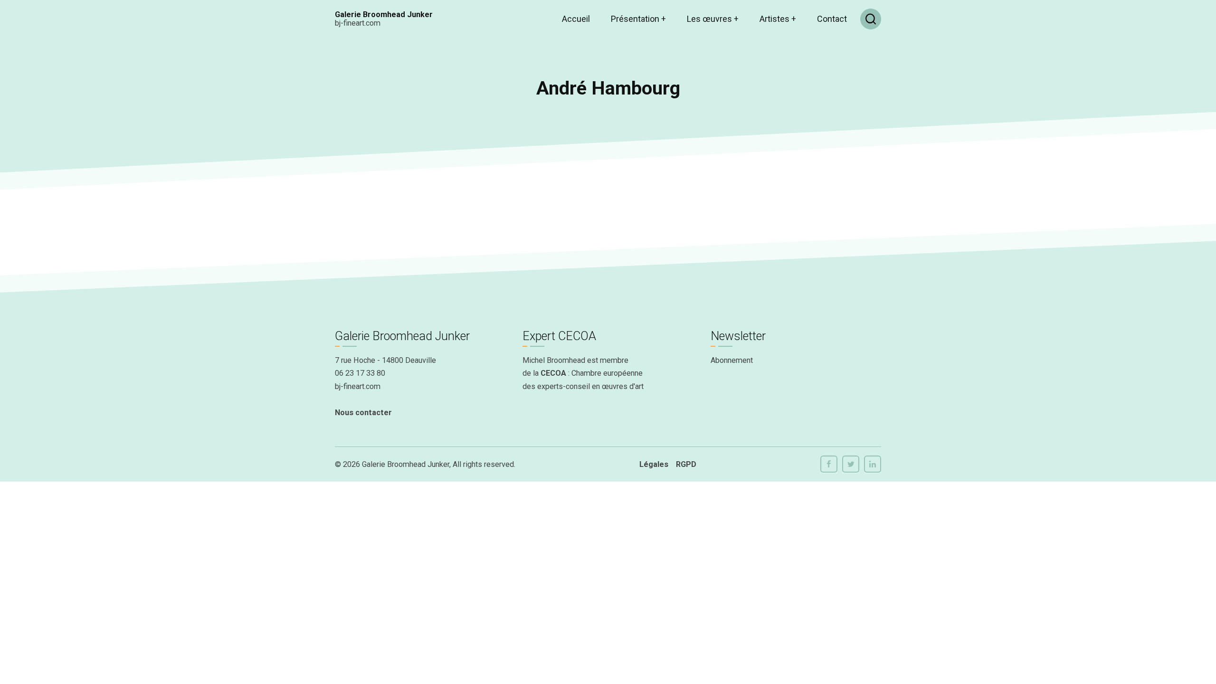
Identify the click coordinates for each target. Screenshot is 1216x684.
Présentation (638, 19)
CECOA (553, 373)
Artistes (778, 19)
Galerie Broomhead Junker (384, 14)
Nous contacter (363, 412)
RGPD (686, 464)
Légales (653, 464)
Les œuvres (713, 19)
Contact (832, 19)
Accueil (576, 19)
